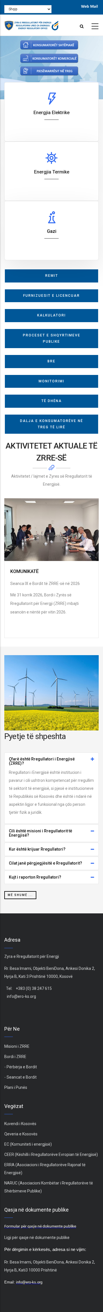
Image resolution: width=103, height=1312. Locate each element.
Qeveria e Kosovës (20, 1134)
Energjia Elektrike (51, 112)
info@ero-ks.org (21, 996)
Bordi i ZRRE (15, 1056)
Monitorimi (51, 381)
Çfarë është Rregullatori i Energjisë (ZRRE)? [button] (42, 761)
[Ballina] (31, 24)
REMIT (51, 276)
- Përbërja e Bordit (20, 1067)
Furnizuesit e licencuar (51, 296)
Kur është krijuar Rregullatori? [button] (37, 849)
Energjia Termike (51, 172)
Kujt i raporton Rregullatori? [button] (35, 877)
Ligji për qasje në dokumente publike (37, 1237)
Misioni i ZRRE (16, 1046)
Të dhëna (51, 401)
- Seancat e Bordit (20, 1077)
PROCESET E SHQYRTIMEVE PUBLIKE (51, 338)
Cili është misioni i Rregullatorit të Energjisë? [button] (40, 833)
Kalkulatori (51, 315)
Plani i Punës (15, 1087)
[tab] (51, 761)
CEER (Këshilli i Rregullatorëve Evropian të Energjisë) (51, 1154)
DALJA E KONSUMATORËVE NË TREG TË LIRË (51, 424)
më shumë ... (20, 895)
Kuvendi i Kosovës (20, 1123)
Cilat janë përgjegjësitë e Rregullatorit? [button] (45, 863)
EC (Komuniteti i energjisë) (28, 1144)
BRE (51, 361)
